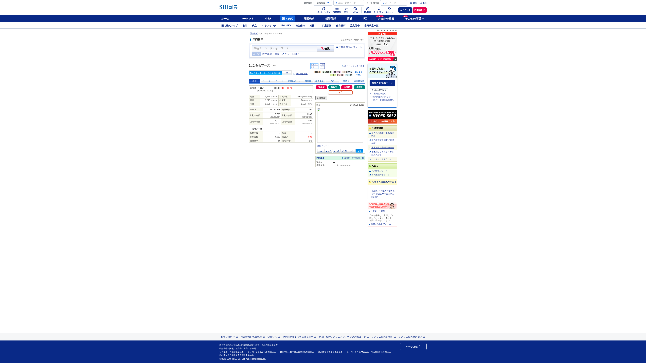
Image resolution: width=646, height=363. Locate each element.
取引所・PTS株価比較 (354, 158)
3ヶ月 (336, 151)
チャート (279, 81)
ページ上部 (412, 346)
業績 (345, 81)
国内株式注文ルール (380, 175)
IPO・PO (286, 25)
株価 (255, 81)
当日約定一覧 (371, 25)
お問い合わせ (228, 336)
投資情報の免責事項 (251, 336)
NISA (268, 18)
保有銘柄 (341, 25)
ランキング (270, 25)
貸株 (312, 25)
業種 (277, 54)
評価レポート (294, 81)
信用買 (347, 87)
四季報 (308, 81)
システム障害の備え (382, 336)
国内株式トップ (229, 25)
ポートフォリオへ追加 (354, 66)
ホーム (225, 18)
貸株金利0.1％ (358, 73)
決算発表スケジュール (350, 47)
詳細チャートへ (324, 146)
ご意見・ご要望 (378, 211)
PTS (287, 73)
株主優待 (300, 25)
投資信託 (330, 18)
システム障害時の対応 (383, 182)
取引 (245, 25)
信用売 (359, 87)
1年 (352, 151)
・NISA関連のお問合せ (380, 97)
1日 (321, 151)
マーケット (247, 18)
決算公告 (272, 336)
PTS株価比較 (302, 73)
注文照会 (355, 25)
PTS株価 (320, 158)
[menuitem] (413, 3)
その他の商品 (412, 17)
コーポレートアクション (382, 159)
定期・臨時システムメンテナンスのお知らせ (342, 336)
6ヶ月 (344, 151)
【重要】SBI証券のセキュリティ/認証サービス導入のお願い (383, 194)
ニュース (267, 81)
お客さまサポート (381, 83)
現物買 (321, 87)
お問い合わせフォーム (381, 224)
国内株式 (287, 18)
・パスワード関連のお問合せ (382, 101)
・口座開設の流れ (378, 93)
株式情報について (379, 171)
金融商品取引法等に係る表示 (298, 336)
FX (365, 18)
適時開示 (358, 81)
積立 (254, 25)
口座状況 (326, 25)
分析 (332, 81)
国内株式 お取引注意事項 (382, 147)
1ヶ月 (328, 151)
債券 (349, 18)
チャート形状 (292, 54)
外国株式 (309, 18)
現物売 (334, 87)
